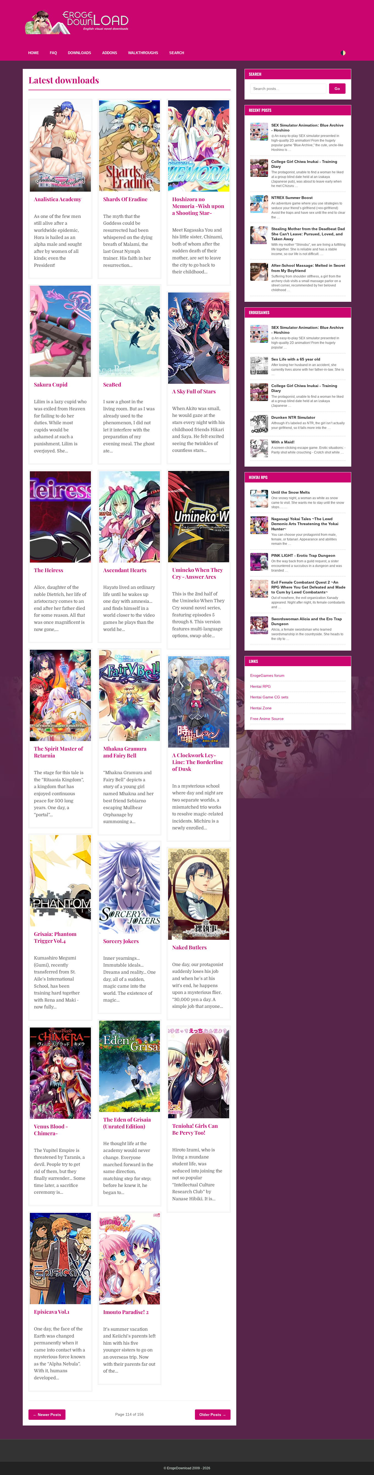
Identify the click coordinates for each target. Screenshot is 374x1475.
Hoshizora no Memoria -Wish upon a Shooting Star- (198, 205)
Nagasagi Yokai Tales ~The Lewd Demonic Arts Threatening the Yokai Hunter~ (304, 524)
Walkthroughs (143, 53)
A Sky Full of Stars (194, 391)
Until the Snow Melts (290, 492)
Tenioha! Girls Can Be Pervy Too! (195, 1129)
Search (176, 53)
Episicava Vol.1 (51, 1311)
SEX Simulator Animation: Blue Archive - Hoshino (307, 127)
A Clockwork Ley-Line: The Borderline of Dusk (197, 761)
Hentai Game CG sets (269, 697)
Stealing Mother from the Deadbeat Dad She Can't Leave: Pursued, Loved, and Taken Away (308, 234)
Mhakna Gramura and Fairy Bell (124, 752)
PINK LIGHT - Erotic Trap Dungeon (303, 555)
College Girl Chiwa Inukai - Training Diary (304, 164)
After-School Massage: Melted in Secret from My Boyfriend (308, 268)
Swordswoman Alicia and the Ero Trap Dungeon (306, 621)
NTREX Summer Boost (292, 197)
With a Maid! (283, 442)
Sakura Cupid (50, 384)
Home (33, 53)
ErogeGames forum (267, 675)
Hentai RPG (260, 686)
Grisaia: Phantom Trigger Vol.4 (55, 937)
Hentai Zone (261, 708)
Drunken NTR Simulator (293, 417)
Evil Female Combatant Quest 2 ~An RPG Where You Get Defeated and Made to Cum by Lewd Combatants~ (308, 587)
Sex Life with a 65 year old (295, 359)
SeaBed (112, 384)
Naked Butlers (189, 947)
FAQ (53, 53)
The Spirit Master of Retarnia (58, 752)
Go (337, 88)
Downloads (79, 53)
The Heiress (48, 569)
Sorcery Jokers (121, 940)
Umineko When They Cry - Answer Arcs (197, 573)
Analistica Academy (57, 199)
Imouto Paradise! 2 (126, 1311)
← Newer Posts (47, 1414)
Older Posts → (212, 1414)
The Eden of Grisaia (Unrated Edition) (127, 1123)
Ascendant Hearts (124, 569)
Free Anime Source (267, 718)
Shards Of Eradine (125, 199)
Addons (109, 53)
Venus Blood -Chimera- (51, 1130)
